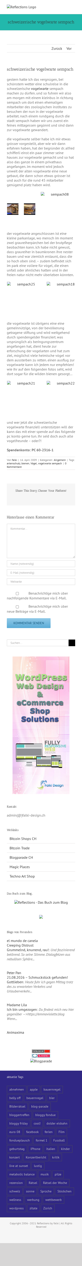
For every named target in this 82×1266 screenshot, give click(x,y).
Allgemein (60, 460)
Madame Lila (17, 1005)
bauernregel (52, 1089)
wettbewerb (53, 1199)
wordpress (16, 1208)
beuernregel (34, 1098)
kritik (55, 1157)
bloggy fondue (45, 1115)
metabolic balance (22, 1174)
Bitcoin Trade (20, 848)
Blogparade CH (21, 857)
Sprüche (45, 1191)
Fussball (59, 1140)
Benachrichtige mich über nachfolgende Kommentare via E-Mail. (37, 596)
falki (14, 460)
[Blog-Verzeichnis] (41, 1056)
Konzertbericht (36, 1157)
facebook (32, 1132)
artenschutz (13, 463)
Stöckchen (64, 1191)
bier (52, 1098)
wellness (15, 1199)
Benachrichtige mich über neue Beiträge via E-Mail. (37, 609)
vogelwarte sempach (50, 463)
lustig (38, 1166)
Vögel (34, 463)
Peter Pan (14, 972)
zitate (33, 1208)
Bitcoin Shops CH (23, 838)
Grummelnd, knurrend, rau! (28, 949)
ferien (49, 1132)
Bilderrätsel (17, 1106)
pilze (58, 1174)
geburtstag (17, 1149)
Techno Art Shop (22, 876)
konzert (14, 1157)
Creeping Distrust (20, 945)
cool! (37, 1123)
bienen (25, 463)
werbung (33, 1199)
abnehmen (16, 1089)
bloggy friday (18, 1123)
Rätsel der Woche (55, 1182)
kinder (65, 1149)
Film (61, 1132)
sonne (30, 1191)
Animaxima (15, 1032)
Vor (69, 48)
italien (50, 1149)
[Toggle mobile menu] (73, 7)
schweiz (14, 1191)
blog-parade (39, 1106)
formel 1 (41, 1140)
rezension (16, 1182)
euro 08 (14, 1132)
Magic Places (20, 866)
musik (45, 1174)
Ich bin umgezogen (22, 1009)
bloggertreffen (19, 1115)
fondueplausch (19, 1140)
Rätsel (33, 1182)
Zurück (56, 48)
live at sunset (18, 1166)
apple (34, 1089)
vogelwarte (40, 88)
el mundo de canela (22, 940)
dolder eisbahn (56, 1123)
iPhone (35, 1149)
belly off (14, 1098)
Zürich (47, 1208)
